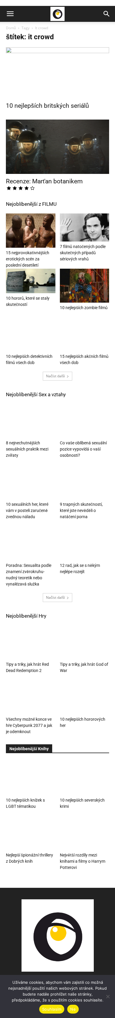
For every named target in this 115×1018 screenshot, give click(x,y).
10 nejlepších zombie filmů (84, 307)
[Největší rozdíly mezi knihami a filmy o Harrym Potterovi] (84, 833)
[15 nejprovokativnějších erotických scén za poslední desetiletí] (30, 230)
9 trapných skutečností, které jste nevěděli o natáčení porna (81, 510)
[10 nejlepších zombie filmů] (84, 286)
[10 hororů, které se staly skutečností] (30, 281)
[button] (10, 14)
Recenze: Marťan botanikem (44, 181)
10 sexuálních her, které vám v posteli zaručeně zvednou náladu (27, 510)
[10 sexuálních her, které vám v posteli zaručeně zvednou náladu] (30, 482)
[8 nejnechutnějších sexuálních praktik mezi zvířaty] (30, 421)
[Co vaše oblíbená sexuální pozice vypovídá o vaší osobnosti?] (84, 421)
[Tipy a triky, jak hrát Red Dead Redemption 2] (30, 642)
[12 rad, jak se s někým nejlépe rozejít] (84, 542)
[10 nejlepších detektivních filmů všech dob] (30, 334)
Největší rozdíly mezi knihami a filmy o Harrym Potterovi (82, 861)
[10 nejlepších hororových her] (84, 697)
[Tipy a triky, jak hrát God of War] (84, 642)
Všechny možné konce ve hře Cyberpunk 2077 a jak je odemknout (29, 725)
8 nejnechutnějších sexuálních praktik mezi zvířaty (27, 449)
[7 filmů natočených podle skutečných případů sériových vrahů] (84, 227)
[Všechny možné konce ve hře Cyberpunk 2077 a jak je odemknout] (30, 697)
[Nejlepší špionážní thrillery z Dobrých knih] (30, 833)
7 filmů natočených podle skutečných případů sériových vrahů (83, 252)
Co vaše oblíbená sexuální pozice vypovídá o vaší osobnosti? (83, 449)
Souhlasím (51, 1009)
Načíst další (55, 376)
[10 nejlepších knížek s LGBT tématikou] (30, 778)
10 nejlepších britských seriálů (47, 105)
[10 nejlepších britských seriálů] (57, 72)
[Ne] (108, 996)
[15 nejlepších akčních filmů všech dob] (84, 334)
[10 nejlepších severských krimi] (84, 778)
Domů (11, 27)
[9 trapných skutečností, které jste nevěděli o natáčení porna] (84, 482)
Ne (73, 1009)
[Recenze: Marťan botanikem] (57, 147)
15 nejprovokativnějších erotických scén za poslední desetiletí (27, 258)
